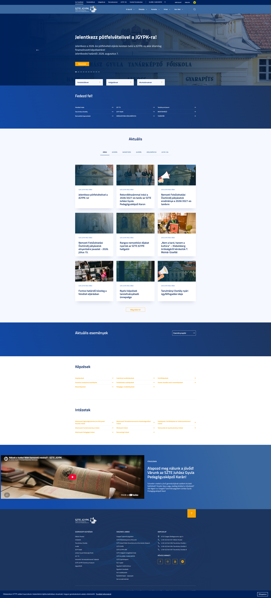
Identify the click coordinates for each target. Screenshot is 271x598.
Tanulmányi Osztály (81, 112)
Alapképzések (79, 378)
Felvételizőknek (90, 2)
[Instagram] (167, 561)
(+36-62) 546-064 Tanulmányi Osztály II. (174, 546)
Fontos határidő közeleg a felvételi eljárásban (93, 292)
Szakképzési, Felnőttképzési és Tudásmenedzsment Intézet (174, 422)
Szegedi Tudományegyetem (124, 536)
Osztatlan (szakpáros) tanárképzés (86, 382)
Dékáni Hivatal (79, 536)
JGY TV (118, 107)
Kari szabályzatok (121, 572)
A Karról (129, 9)
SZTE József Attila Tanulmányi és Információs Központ (133, 543)
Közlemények (151, 152)
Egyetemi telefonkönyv (123, 566)
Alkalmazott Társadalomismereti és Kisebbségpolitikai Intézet (133, 422)
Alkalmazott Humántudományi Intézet (87, 428)
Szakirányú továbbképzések (125, 378)
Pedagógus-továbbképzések (125, 387)
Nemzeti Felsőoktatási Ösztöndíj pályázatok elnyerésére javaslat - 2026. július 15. (94, 247)
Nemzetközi (126, 152)
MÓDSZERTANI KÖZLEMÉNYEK (126, 116)
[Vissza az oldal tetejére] (191, 513)
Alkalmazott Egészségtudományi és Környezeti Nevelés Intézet (90, 422)
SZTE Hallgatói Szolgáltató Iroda (126, 553)
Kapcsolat (178, 2)
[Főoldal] (91, 9)
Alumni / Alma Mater (155, 2)
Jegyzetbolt (78, 566)
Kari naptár (119, 563)
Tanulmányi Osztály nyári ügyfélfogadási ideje (174, 292)
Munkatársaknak (113, 2)
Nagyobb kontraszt (194, 2)
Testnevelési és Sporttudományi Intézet (170, 428)
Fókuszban (152, 461)
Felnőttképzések (163, 378)
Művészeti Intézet (122, 428)
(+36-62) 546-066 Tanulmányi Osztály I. (173, 543)
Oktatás (141, 9)
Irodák (77, 546)
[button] (37, 49)
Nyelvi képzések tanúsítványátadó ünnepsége (129, 294)
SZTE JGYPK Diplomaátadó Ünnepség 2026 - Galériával (122, 37)
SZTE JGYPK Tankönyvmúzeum (84, 563)
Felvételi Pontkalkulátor (136, 2)
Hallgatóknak (101, 2)
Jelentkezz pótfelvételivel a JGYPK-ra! (93, 196)
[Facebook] (160, 561)
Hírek (166, 9)
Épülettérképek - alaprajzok (124, 576)
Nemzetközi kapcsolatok (83, 116)
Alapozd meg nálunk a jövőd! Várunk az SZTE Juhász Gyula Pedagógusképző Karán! (170, 472)
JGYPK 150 (124, 2)
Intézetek (78, 540)
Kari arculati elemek (122, 579)
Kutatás (154, 9)
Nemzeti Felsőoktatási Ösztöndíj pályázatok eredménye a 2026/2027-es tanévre (176, 199)
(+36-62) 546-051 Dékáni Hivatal (171, 540)
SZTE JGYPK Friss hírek (85, 189)
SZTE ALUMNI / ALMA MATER (125, 556)
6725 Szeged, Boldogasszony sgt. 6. (172, 536)
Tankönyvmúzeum (163, 107)
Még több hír (135, 309)
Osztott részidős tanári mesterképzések (170, 382)
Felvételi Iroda (79, 107)
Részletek (82, 64)
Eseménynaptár (179, 333)
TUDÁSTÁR (161, 116)
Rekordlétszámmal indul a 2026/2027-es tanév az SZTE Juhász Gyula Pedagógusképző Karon (135, 199)
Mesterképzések (80, 387)
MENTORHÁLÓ (162, 112)
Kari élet (177, 9)
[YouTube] (175, 561)
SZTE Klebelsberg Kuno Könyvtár (126, 540)
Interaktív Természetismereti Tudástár (87, 559)
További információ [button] (103, 594)
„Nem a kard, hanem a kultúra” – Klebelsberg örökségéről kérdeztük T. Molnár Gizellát (174, 247)
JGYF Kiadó (119, 112)
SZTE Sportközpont (122, 559)
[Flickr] (182, 561)
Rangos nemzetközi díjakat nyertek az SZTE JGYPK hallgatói (134, 246)
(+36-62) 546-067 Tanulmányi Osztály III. (174, 550)
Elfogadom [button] (263, 594)
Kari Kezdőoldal (79, 2)
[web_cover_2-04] (177, 175)
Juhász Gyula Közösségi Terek (84, 553)
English (187, 2)
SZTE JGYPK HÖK (121, 550)
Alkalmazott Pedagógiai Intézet (85, 432)
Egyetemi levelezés (122, 569)
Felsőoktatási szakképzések (125, 382)
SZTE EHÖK (120, 546)
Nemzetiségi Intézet (122, 432)
